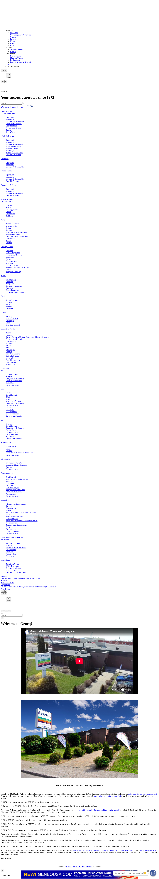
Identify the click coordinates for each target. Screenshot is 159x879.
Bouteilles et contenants (14, 517)
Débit (8, 397)
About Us (4, 576)
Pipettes (8, 527)
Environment (15, 60)
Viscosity (9, 259)
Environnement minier (14, 416)
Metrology (9, 335)
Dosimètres (10, 483)
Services (4, 580)
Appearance (10, 257)
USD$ (8, 77)
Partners (13, 39)
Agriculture (10, 436)
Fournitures (10, 556)
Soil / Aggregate (11, 210)
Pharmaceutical (6, 171)
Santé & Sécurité (7, 473)
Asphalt (8, 207)
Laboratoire (5, 500)
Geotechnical (10, 214)
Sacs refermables (12, 519)
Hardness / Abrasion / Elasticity (17, 267)
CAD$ (8, 75)
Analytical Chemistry (13, 272)
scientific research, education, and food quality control (99, 810)
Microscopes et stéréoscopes (16, 504)
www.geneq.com (78, 850)
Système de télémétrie (14, 401)
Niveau (8, 393)
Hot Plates (9, 343)
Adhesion (9, 263)
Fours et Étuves (11, 430)
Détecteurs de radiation (14, 492)
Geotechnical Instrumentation (16, 232)
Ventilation (10, 383)
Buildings (9, 216)
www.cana (143, 850)
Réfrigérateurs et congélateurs (16, 525)
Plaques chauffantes (13, 531)
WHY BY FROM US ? (83, 867)
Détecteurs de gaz (12, 488)
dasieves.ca (151, 850)
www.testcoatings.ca (127, 850)
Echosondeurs (11, 550)
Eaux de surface (11, 412)
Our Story (14, 33)
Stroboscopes (10, 364)
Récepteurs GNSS (12, 564)
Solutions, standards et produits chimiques (21, 512)
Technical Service (16, 50)
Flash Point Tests (12, 319)
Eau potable (10, 408)
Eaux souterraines (12, 414)
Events (12, 43)
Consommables (11, 508)
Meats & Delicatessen (14, 124)
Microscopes (10, 350)
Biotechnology (15, 56)
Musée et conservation (14, 381)
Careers (13, 37)
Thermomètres (11, 529)
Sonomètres (10, 481)
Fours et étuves (11, 523)
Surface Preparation (13, 253)
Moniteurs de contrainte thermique (18, 479)
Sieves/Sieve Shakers (13, 234)
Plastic (3, 296)
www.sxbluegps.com (93, 850)
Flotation (9, 243)
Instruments (10, 119)
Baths (8, 348)
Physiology (10, 150)
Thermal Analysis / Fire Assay (17, 236)
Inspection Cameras (13, 354)
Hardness (9, 306)
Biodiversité (5, 459)
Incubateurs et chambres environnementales (21, 521)
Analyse (9, 376)
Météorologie (6, 443)
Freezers (9, 352)
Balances (9, 333)
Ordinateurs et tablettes (14, 463)
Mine (3, 220)
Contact (8, 64)
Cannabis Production (13, 155)
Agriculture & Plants (8, 185)
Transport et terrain (12, 385)
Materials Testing (16, 58)
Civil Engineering (7, 201)
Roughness (10, 284)
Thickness (9, 251)
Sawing (8, 228)
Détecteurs (9, 552)
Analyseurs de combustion (15, 490)
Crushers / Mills (11, 226)
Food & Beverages (8, 113)
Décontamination (12, 434)
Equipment (10, 117)
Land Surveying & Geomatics (21, 62)
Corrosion (9, 270)
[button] (153, 873)
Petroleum (4, 313)
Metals (3, 276)
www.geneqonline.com (110, 850)
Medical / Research (8, 136)
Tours (8, 449)
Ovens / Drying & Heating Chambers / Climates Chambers (27, 337)
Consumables (10, 239)
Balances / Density (12, 224)
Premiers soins (11, 494)
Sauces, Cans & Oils (13, 128)
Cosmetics (4, 159)
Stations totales (11, 554)
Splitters (9, 230)
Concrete (9, 205)
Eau (2, 389)
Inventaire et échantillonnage (16, 465)
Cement (8, 212)
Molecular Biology (12, 148)
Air (2, 370)
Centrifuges (10, 321)
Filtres (8, 514)
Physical (9, 302)
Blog (12, 45)
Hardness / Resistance (14, 286)
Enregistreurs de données (15, 379)
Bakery (8, 130)
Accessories (10, 358)
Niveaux (9, 545)
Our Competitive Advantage (20, 35)
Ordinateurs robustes (13, 568)
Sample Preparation (13, 300)
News (12, 41)
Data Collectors (11, 362)
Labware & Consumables (15, 122)
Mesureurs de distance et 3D (16, 548)
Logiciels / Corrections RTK (16, 572)
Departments (5, 585)
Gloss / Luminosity (13, 290)
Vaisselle (9, 510)
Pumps (8, 241)
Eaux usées (10, 410)
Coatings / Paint (7, 247)
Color (8, 323)
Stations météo (11, 446)
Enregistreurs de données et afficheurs (19, 453)
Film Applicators (12, 261)
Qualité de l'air (11, 477)
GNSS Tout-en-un (12, 566)
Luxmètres (9, 485)
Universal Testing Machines (16, 292)
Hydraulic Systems (12, 356)
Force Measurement (13, 360)
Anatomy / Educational (14, 153)
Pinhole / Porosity (12, 265)
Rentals (13, 52)
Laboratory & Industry (9, 329)
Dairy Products (11, 126)
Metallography (11, 280)
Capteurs (9, 451)
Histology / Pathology (14, 146)
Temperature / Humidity (14, 255)
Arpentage (5, 539)
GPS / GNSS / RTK (13, 543)
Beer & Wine (10, 132)
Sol (2, 420)
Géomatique (5, 560)
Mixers (8, 345)
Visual (8, 304)
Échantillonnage (11, 374)
